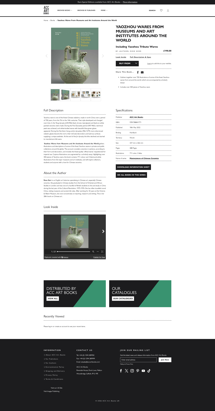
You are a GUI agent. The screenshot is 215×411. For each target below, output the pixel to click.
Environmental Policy (55, 367)
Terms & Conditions (54, 379)
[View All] (75, 293)
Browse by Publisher (86, 10)
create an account (61, 326)
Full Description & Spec (140, 57)
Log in (149, 63)
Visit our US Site (56, 388)
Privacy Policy (52, 375)
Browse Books (63, 10)
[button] (161, 10)
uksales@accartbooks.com (90, 362)
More (103, 10)
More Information (130, 2)
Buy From (124, 63)
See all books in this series (131, 175)
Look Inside (121, 57)
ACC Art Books (136, 117)
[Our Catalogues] (140, 293)
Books (53, 20)
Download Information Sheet (133, 167)
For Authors (51, 363)
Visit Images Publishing (51, 391)
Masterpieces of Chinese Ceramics (144, 158)
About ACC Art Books (55, 355)
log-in (50, 326)
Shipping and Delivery (55, 371)
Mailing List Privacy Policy (126, 364)
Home (46, 20)
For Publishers (52, 359)
